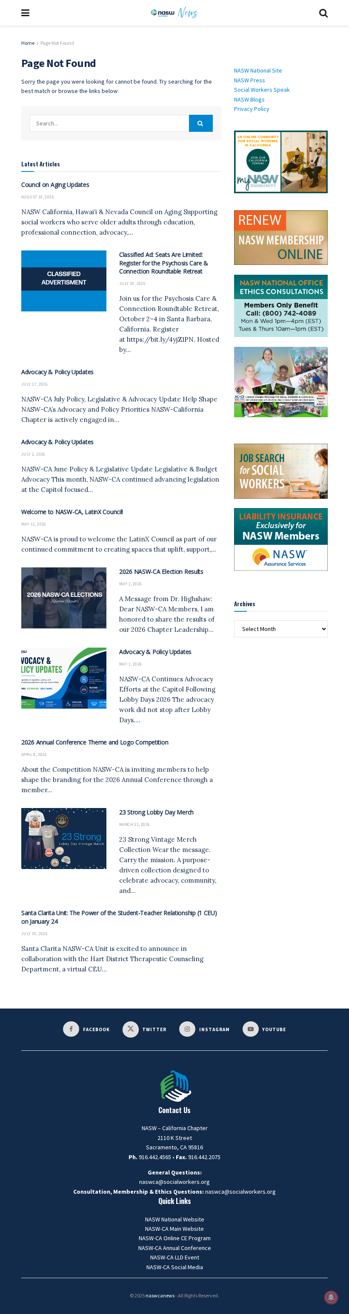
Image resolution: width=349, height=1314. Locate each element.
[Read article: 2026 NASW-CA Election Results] (63, 597)
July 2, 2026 (33, 454)
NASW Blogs (249, 99)
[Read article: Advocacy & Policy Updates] (63, 678)
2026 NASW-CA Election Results (161, 571)
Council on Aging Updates (55, 184)
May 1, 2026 (130, 584)
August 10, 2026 (37, 197)
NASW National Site (258, 70)
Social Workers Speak (262, 89)
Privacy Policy (251, 109)
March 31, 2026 (134, 824)
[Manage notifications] (331, 1297)
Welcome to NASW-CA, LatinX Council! (72, 512)
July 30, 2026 (132, 283)
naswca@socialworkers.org (174, 1182)
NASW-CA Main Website (174, 1229)
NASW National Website (174, 1219)
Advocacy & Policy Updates (57, 372)
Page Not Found (57, 43)
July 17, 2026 (34, 384)
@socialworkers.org (250, 1191)
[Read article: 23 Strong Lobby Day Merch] (63, 838)
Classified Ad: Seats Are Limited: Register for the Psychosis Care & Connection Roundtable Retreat (163, 262)
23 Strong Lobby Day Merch (156, 812)
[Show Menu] (25, 13)
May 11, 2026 (33, 524)
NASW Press (249, 80)
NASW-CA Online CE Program (175, 1238)
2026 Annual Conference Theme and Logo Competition (94, 742)
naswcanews (160, 1295)
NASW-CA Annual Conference (174, 1248)
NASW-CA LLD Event (174, 1257)
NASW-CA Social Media (174, 1267)
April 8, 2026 (34, 754)
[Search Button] (323, 13)
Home (27, 43)
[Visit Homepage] (174, 12)
